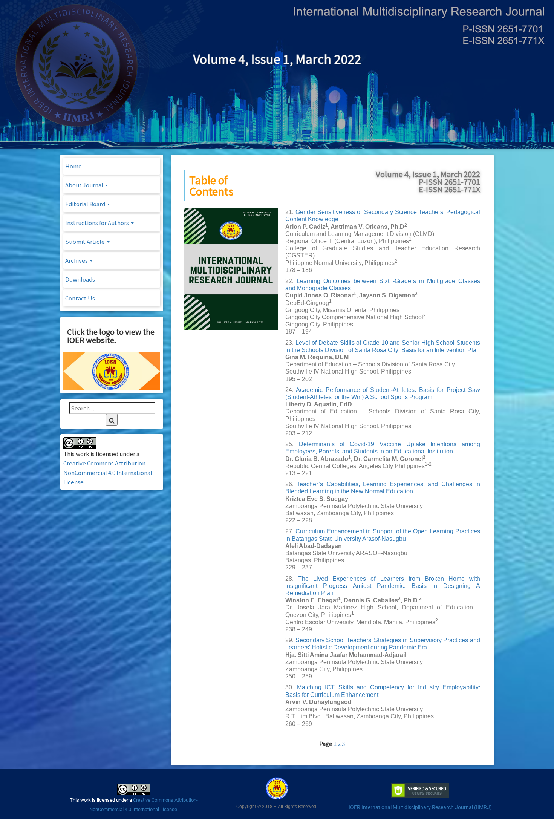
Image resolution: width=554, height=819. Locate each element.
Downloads (80, 279)
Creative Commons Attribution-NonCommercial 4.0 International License (107, 472)
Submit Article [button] (85, 241)
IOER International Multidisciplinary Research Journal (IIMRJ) (420, 807)
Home (73, 166)
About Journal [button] (84, 185)
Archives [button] (77, 260)
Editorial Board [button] (85, 204)
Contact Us (80, 298)
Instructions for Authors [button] (97, 223)
